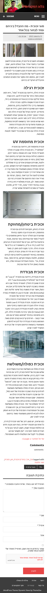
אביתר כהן (22, 36)
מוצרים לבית (30, 467)
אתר (42, 535)
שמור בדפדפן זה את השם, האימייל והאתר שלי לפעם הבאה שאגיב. (24, 550)
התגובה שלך (38, 488)
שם (42, 515)
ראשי (42, 580)
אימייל (40, 525)
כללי (40, 467)
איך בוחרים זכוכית (21, 459)
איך (31, 459)
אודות (34, 580)
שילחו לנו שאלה (22, 580)
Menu (36, 16)
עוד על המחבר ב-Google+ (33, 438)
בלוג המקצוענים (33, 6)
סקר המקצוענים (18, 585)
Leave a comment (35, 39)
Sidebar (10, 16)
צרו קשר (41, 585)
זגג (12, 459)
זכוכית (7, 459)
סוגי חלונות (39, 462)
